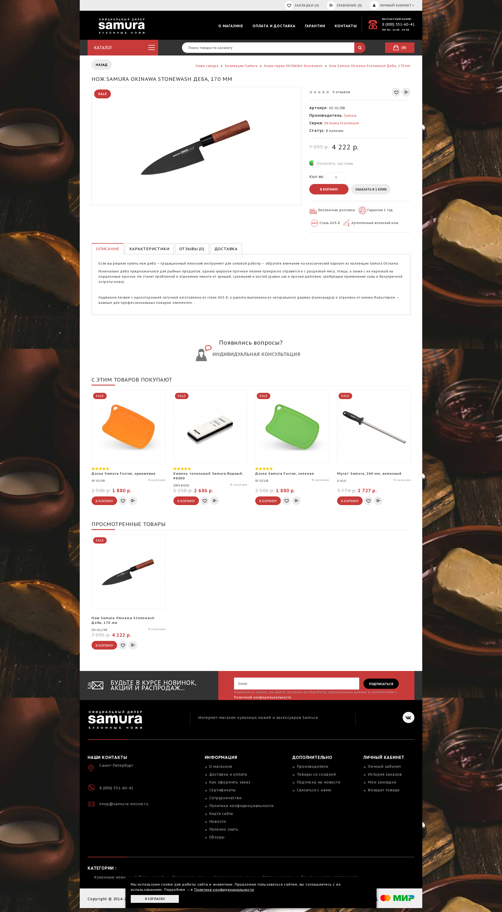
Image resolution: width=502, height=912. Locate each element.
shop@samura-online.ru (124, 804)
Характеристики (149, 248)
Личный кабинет (384, 766)
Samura (350, 116)
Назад (102, 65)
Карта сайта (221, 813)
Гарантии (315, 26)
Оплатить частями (334, 163)
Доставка (226, 248)
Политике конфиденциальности (224, 889)
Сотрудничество (225, 798)
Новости (217, 821)
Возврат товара (384, 790)
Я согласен (155, 899)
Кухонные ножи (110, 877)
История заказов (385, 774)
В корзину (329, 189)
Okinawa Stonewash (341, 123)
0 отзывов (341, 92)
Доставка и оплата (228, 774)
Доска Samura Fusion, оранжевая (124, 473)
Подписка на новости (318, 782)
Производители (312, 766)
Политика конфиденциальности (241, 805)
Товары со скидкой (316, 774)
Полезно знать (223, 829)
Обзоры (217, 837)
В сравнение (406, 92)
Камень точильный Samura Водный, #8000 (208, 475)
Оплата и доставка (274, 26)
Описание (107, 248)
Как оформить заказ (229, 782)
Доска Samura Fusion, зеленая (284, 473)
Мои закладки (382, 782)
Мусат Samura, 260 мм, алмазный (369, 473)
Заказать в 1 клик (371, 189)
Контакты (346, 26)
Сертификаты (222, 790)
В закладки (396, 92)
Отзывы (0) (191, 248)
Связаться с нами (314, 790)
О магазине (230, 26)
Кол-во (316, 176)
